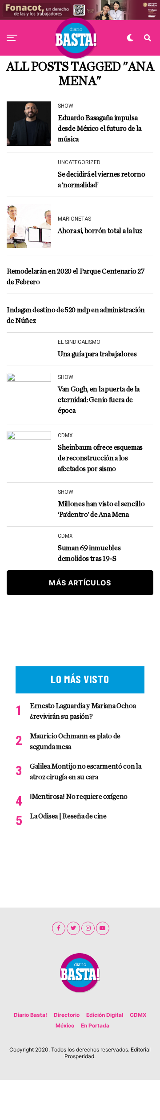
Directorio (67, 1014)
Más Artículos (80, 582)
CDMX (138, 1014)
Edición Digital (104, 1014)
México (65, 1025)
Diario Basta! (30, 1014)
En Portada (95, 1025)
